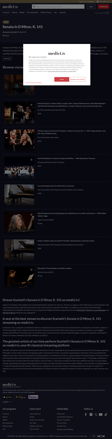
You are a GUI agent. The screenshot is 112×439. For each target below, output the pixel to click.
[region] (56, 64)
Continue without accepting (33, 82)
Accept (62, 79)
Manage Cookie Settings (77, 79)
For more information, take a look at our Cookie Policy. (62, 71)
